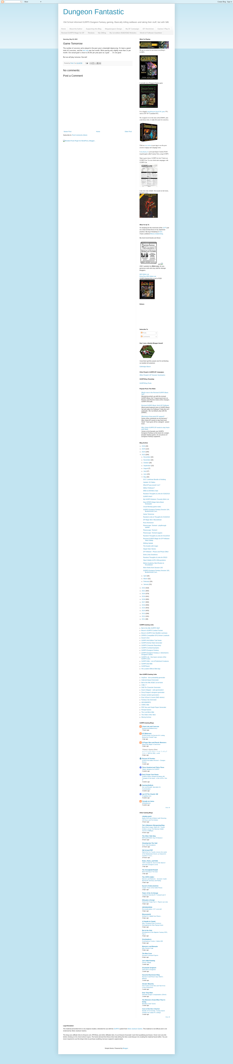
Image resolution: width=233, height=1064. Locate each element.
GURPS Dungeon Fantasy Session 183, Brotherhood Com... (156, 571)
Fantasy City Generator (149, 700)
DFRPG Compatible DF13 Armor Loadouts (155, 635)
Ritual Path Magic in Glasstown (151, 744)
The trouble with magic (150, 546)
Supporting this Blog (93, 29)
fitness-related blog (156, 234)
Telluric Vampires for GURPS (150, 769)
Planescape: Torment (150, 530)
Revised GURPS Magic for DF (72, 33)
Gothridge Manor (145, 366)
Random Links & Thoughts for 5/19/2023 (156, 517)
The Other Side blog (149, 836)
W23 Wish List (144, 274)
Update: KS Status (149, 482)
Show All (168, 807)
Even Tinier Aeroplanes (149, 845)
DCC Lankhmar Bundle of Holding (154, 479)
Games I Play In (164, 29)
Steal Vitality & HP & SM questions (154, 560)
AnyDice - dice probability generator (153, 677)
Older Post (128, 131)
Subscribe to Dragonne (149, 969)
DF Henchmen (148, 29)
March (145, 579)
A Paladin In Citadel (148, 921)
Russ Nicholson (148, 523)
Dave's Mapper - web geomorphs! (152, 690)
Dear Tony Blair (147, 993)
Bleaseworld (146, 914)
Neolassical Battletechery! (149, 728)
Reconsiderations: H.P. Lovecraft (152, 909)
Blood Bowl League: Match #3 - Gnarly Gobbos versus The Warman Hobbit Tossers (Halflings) (153, 829)
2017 (144, 602)
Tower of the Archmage (150, 893)
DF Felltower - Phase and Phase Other (156, 552)
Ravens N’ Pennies (148, 758)
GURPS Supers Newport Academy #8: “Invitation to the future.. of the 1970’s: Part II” (154, 778)
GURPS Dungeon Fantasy (150, 650)
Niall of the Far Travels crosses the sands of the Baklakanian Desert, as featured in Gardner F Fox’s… (154, 853)
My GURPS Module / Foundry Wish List (156, 499)
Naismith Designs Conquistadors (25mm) (154, 994)
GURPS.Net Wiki (146, 664)
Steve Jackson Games (135, 1029)
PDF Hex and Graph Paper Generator (153, 707)
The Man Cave (147, 953)
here (160, 232)
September (147, 466)
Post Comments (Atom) (79, 135)
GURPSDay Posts (145, 383)
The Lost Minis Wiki (147, 712)
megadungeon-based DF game (156, 111)
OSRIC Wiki (145, 705)
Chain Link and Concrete (150, 726)
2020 (144, 593)
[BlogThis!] (93, 63)
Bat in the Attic (147, 930)
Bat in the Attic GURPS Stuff (150, 628)
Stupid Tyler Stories (149, 549)
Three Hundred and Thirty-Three (153, 767)
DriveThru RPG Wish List (148, 276)
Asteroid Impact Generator (150, 680)
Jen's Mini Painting (148, 961)
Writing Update (148, 543)
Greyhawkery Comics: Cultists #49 (152, 941)
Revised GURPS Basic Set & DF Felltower (155, 405)
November (147, 460)
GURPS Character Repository (151, 645)
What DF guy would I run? (151, 485)
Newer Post (67, 131)
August (145, 468)
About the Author (75, 29)
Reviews (91, 33)
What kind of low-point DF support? (152, 416)
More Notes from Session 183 (153, 567)
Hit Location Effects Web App (150, 669)
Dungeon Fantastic (93, 12)
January (146, 584)
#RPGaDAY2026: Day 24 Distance (152, 838)
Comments (146, 336)
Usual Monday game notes (152, 507)
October (146, 463)
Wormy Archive (146, 717)
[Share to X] (95, 63)
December (147, 457)
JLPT (164, 228)
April (145, 576)
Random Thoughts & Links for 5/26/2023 (156, 494)
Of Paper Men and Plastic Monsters (154, 742)
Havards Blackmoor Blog (151, 975)
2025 (144, 449)
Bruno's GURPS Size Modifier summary (154, 633)
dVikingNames (146, 803)
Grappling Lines (146, 796)
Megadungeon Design (113, 29)
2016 (144, 605)
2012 (144, 616)
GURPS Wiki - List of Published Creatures (155, 661)
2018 (144, 599)
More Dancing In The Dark (150, 871)
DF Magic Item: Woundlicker (152, 520)
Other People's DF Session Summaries (152, 375)
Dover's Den (145, 638)
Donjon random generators (150, 695)
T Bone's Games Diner (150, 749)
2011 (144, 619)
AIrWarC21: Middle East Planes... (152, 916)
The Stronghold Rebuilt (150, 870)
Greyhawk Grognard (149, 968)
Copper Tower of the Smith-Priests (152, 887)
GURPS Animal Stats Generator (151, 643)
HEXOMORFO (146, 702)
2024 (144, 452)
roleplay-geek (147, 816)
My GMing (102, 33)
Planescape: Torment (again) (152, 533)
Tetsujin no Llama (148, 801)
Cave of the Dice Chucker (151, 1009)
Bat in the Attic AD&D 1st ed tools (152, 682)
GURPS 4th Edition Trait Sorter (151, 640)
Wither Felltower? (149, 488)
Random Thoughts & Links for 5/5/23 (155, 557)
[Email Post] (86, 63)
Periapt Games (146, 710)
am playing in (144, 152)
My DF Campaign (132, 29)
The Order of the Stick (148, 715)
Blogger (125, 1048)
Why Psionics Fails (147, 948)
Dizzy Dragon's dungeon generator (152, 692)
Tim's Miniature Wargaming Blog (153, 825)
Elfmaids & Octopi (148, 900)
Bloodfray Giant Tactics (149, 1003)
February (146, 581)
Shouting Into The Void (149, 843)
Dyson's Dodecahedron (150, 886)
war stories (148, 145)
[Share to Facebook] (97, 63)
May (145, 477)
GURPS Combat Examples (150, 648)
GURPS (116, 1029)
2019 (144, 596)
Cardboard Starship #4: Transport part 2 (154, 895)
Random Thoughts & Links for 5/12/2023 (156, 536)
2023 (144, 454)
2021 (144, 591)
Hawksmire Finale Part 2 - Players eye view (155, 902)
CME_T (143, 685)
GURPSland (145, 666)
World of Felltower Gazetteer (151, 33)
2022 (144, 588)
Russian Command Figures (150, 955)
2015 (144, 608)
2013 (144, 613)
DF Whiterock (146, 733)
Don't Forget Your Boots (150, 774)
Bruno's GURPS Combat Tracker (152, 630)
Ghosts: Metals (146, 962)
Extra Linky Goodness (150, 554)
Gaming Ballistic (147, 785)
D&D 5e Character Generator (151, 687)
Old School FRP (147, 850)
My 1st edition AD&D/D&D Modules (123, 33)
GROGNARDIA (147, 907)
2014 (144, 610)
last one (85, 50)
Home (63, 29)
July (144, 471)
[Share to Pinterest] (100, 63)
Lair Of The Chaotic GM (150, 794)
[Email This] (91, 63)
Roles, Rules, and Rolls (150, 861)
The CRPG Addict (148, 877)
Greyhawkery (146, 939)
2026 (144, 446)
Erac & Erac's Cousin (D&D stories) (152, 697)
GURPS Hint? (147, 496)
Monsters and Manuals (150, 946)
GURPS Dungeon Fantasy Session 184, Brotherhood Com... (156, 510)
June (145, 474)
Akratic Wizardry (148, 984)
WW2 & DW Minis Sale (150, 491)
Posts (144, 333)
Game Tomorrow (148, 514)
